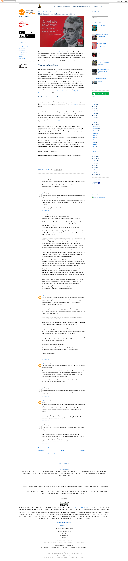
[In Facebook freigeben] (59, 170)
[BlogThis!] (56, 170)
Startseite (62, 450)
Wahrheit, (61, 52)
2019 (95, 120)
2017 (95, 124)
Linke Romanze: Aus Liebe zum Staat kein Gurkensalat (102, 79)
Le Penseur (21, 54)
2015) (74, 89)
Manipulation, (50, 52)
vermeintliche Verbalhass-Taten (57, 91)
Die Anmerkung (22, 48)
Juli (94, 137)
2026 (95, 104)
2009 (95, 170)
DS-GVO (64, 466)
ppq (43, 193)
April (94, 144)
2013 (95, 161)
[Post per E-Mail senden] (52, 169)
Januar (95, 151)
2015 (95, 156)
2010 (95, 167)
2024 (95, 108)
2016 (95, 154)
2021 (95, 115)
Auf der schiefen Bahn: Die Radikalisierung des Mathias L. (102, 71)
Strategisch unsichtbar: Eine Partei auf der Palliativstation (101, 44)
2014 (95, 158)
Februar (95, 149)
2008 (95, 172)
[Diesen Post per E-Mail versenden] (54, 170)
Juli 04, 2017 (46, 189)
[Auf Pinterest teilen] (61, 170)
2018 (95, 122)
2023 (95, 111)
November (95, 128)
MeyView (21, 56)
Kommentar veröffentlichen (44, 447)
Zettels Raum (22, 58)
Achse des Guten (23, 44)
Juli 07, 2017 (46, 444)
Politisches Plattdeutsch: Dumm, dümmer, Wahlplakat (102, 36)
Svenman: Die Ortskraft (101, 25)
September (95, 133)
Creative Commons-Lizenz (80, 507)
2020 (95, 117)
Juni (94, 140)
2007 (95, 174)
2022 (95, 113)
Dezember (95, 126)
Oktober (95, 131)
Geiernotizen (22, 50)
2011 (95, 165)
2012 (95, 163)
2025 (95, 106)
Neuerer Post (41, 450)
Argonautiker (45, 295)
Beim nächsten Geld (23, 46)
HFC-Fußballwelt (23, 52)
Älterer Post (82, 450)
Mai (94, 142)
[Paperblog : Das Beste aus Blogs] (96, 184)
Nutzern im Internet (74, 104)
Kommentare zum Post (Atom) (51, 453)
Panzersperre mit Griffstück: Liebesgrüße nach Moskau (102, 62)
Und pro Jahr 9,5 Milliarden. (56, 121)
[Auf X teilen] (58, 170)
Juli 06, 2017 (46, 359)
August (95, 135)
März (94, 146)
